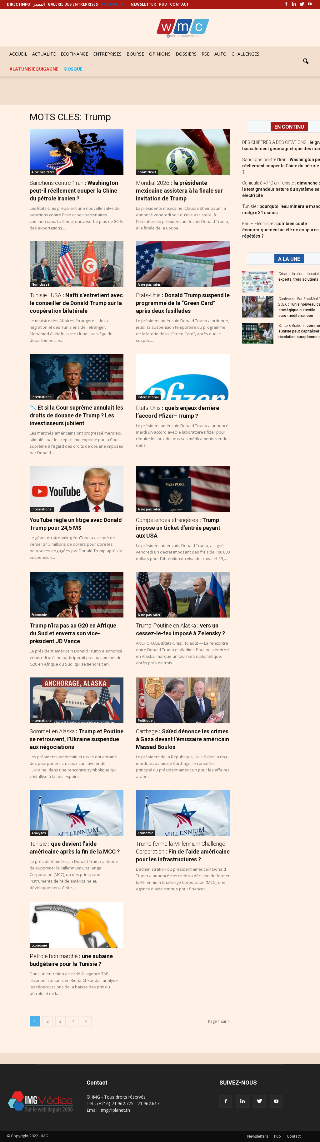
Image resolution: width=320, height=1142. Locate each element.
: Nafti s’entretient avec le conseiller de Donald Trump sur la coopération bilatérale (76, 303)
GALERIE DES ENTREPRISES (73, 4)
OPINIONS (160, 54)
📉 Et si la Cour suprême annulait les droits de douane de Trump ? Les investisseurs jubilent (76, 415)
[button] (305, 61)
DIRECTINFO (18, 4)
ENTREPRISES (107, 54)
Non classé (40, 284)
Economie (39, 615)
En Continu (289, 127)
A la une (289, 259)
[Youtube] (309, 4)
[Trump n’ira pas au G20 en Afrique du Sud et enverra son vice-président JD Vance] (76, 595)
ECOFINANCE (74, 54)
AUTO (220, 54)
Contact (294, 1136)
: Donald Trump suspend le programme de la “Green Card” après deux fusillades (183, 303)
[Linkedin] (294, 4)
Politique (145, 720)
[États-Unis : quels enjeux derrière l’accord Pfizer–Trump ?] (183, 377)
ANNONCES (112, 4)
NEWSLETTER (143, 4)
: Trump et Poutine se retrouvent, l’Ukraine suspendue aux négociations (76, 739)
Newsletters (257, 1136)
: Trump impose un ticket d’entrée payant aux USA (178, 528)
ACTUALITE (44, 54)
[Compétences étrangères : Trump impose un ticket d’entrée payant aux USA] (183, 489)
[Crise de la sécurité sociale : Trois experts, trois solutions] (257, 282)
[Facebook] (286, 4)
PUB (163, 4)
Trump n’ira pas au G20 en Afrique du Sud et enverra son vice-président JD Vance (73, 633)
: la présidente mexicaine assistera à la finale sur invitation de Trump (179, 191)
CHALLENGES (245, 54)
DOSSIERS (186, 54)
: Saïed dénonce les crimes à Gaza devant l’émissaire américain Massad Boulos (182, 739)
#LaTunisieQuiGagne (33, 69)
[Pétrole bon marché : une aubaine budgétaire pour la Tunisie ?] (76, 925)
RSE (205, 54)
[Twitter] (301, 4)
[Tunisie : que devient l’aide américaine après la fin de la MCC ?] (76, 813)
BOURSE (135, 54)
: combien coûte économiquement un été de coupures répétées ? (280, 230)
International (42, 397)
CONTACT (179, 4)
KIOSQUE (72, 69)
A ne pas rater (43, 172)
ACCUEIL (18, 54)
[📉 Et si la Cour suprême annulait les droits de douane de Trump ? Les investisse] (76, 377)
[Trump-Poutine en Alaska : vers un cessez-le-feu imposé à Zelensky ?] (183, 595)
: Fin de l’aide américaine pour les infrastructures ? (183, 851)
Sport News (147, 172)
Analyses (39, 833)
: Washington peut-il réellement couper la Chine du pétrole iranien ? (74, 191)
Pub (277, 1136)
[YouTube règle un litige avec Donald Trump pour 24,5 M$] (76, 489)
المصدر (39, 4)
